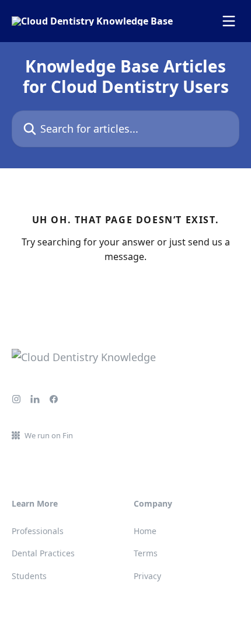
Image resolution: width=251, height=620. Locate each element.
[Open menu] (228, 21)
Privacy (147, 575)
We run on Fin (49, 435)
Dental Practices (43, 553)
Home (145, 530)
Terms (146, 553)
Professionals (38, 530)
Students (29, 575)
